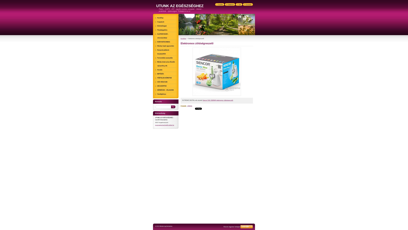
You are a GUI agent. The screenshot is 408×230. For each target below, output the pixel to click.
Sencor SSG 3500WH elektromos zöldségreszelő (218, 100)
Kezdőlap (183, 38)
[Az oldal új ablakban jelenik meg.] (216, 96)
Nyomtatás (248, 4)
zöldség (189, 106)
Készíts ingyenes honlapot (232, 227)
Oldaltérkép (231, 4)
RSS (240, 4)
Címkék (183, 106)
